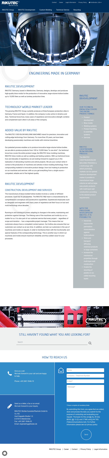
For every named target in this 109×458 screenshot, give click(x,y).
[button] (4, 453)
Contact (54, 2)
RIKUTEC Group (55, 449)
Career (61, 2)
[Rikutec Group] (10, 4)
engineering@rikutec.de (28, 424)
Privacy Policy (82, 2)
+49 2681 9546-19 (27, 381)
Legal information (70, 2)
